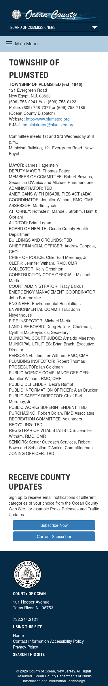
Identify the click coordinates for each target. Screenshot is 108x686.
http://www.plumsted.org (48, 119)
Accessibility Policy (67, 641)
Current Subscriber (54, 536)
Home (18, 635)
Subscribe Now (54, 525)
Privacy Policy (25, 647)
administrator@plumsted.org (49, 124)
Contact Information (31, 641)
